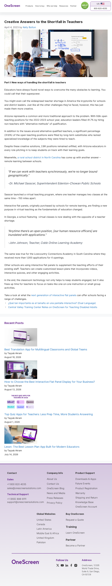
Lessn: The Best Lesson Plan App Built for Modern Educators (41, 447)
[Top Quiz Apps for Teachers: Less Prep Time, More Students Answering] (20, 402)
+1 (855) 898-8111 (16, 498)
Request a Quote (75, 519)
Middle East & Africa (48, 533)
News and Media (56, 493)
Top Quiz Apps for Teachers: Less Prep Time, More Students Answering (48, 414)
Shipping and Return (86, 497)
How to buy (39, 6)
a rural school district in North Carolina (39, 157)
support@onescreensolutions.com (25, 502)
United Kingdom (45, 537)
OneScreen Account (86, 506)
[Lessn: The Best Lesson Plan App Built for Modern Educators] (20, 435)
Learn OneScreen (75, 532)
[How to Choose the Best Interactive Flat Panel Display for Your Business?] (20, 370)
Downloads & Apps (85, 479)
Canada (41, 524)
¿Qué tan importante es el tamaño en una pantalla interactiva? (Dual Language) (52, 303)
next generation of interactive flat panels (53, 295)
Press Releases (55, 497)
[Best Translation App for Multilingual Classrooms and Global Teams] (20, 338)
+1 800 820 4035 (16, 484)
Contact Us (53, 483)
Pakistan (41, 542)
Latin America (44, 528)
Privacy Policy (54, 502)
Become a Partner (75, 545)
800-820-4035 (100, 8)
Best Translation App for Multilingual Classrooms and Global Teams (45, 349)
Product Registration (86, 488)
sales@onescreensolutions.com (24, 488)
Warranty (80, 493)
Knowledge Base (84, 502)
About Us (52, 479)
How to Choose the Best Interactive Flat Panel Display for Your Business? (49, 382)
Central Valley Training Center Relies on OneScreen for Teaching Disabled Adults (52, 307)
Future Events (82, 483)
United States (44, 519)
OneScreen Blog (55, 488)
